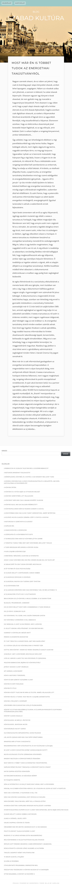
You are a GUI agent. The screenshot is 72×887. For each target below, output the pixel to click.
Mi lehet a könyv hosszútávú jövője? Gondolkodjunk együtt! (25, 750)
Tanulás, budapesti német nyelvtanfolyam (19, 852)
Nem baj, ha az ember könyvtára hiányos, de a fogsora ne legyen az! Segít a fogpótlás (35, 788)
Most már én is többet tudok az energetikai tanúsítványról (25, 763)
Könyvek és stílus (10, 688)
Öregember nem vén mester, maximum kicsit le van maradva (25, 827)
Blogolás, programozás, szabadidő (16, 603)
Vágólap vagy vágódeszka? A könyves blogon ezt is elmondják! (26, 870)
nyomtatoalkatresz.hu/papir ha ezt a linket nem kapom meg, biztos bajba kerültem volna (36, 810)
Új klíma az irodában (11, 861)
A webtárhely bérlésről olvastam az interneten (21, 556)
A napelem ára (9, 526)
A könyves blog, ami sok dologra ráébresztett (21, 504)
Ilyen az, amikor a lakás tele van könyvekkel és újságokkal (25, 658)
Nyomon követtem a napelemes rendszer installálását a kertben (27, 805)
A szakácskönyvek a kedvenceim (15, 530)
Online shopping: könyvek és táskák (17, 822)
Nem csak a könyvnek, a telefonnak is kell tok (20, 793)
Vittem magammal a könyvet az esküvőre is (19, 874)
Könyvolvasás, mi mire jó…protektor (17, 720)
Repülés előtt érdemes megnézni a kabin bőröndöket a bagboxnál (28, 844)
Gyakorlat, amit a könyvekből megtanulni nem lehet (23, 654)
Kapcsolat (20, 3)
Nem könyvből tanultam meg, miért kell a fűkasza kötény (25, 801)
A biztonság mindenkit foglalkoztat (17, 472)
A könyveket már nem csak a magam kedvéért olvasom (23, 500)
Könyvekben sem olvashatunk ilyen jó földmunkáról (23, 705)
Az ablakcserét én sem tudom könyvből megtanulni (22, 564)
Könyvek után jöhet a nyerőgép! (15, 701)
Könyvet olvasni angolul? (13, 716)
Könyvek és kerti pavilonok (13, 684)
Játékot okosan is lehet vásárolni (16, 667)
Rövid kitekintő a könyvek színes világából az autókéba (24, 848)
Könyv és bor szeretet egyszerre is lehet (18, 680)
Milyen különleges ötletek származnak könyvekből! (23, 754)
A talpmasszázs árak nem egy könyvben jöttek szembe (23, 539)
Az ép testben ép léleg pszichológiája (17, 568)
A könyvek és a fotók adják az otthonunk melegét (22, 492)
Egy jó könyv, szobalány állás (14, 611)
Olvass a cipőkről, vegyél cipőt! (15, 818)
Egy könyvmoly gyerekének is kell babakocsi (20, 620)
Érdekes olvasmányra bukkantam (16, 637)
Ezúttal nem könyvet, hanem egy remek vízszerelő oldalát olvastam (28, 650)
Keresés (4, 451)
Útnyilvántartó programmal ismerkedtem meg (21, 865)
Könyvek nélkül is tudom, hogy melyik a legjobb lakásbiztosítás (27, 697)
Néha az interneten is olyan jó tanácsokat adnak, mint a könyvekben (29, 784)
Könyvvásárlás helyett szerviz (15, 729)
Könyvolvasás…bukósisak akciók (15, 724)
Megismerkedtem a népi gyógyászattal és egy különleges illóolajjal (28, 746)
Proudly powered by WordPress (25, 883)
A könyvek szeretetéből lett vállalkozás (18, 496)
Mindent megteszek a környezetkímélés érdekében (22, 758)
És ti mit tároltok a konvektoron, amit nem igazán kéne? (24, 641)
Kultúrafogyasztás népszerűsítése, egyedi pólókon (22, 733)
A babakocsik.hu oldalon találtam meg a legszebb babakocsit (26, 468)
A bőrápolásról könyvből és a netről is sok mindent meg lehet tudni (29, 477)
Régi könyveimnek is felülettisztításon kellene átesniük (24, 840)
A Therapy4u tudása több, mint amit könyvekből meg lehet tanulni (28, 543)
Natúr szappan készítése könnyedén (17, 771)
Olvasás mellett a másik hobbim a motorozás (20, 814)
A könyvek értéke (10, 487)
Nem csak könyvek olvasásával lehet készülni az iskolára (24, 797)
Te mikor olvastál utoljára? (14, 857)
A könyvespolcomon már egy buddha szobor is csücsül (24, 509)
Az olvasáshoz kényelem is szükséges (17, 577)
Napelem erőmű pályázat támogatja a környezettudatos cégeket (27, 767)
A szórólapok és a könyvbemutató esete (18, 534)
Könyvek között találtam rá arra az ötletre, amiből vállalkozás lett (29, 692)
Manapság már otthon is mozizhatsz (17, 741)
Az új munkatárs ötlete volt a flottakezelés (20, 594)
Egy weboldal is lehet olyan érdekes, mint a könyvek (23, 624)
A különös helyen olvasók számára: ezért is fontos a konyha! (26, 517)
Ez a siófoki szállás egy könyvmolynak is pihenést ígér (23, 645)
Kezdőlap (6, 3)
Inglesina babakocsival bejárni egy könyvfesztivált (22, 662)
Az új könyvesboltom (11, 586)
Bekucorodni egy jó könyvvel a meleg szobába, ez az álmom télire (27, 598)
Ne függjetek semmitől (12, 780)
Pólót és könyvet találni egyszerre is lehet (19, 831)
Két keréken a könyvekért (13, 671)
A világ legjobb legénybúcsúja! (15, 551)
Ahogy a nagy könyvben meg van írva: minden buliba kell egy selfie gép (29, 560)
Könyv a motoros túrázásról (14, 675)
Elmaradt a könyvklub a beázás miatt (17, 633)
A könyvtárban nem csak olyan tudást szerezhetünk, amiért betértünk (29, 513)
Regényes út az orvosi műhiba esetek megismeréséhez (23, 835)
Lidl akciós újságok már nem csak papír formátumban (23, 737)
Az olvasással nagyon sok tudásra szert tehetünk (22, 581)
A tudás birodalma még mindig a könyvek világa (21, 547)
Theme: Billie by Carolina (49, 883)
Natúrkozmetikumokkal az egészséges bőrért (20, 776)
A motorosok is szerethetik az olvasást (18, 521)
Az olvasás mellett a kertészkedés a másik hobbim (22, 573)
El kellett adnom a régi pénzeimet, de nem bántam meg (23, 628)
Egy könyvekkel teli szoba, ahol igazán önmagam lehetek (24, 615)
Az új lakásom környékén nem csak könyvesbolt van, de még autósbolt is (30, 590)
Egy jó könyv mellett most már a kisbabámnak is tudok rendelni (27, 607)
